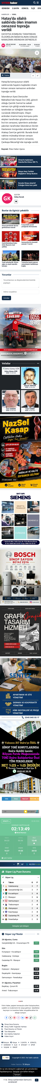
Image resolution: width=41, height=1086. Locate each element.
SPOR (33, 1045)
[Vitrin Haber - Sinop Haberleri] (9, 2)
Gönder (6, 298)
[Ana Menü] (38, 3)
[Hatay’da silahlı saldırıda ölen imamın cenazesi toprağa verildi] (20, 61)
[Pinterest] (14, 1017)
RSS (7, 1058)
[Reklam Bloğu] (20, 333)
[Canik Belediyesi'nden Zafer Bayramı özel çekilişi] (11, 236)
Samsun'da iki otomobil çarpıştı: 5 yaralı (29, 243)
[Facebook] (6, 1017)
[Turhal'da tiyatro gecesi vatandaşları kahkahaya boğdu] (30, 255)
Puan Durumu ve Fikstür (13, 1029)
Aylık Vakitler (7, 858)
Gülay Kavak (19, 197)
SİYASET (24, 1045)
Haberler (5, 14)
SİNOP (15, 1047)
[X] (10, 1017)
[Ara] (34, 3)
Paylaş (6, 75)
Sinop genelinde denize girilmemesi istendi (10, 226)
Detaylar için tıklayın (20, 926)
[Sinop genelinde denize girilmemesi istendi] (11, 219)
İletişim (6, 1043)
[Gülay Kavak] (7, 198)
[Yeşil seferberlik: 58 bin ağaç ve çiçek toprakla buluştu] (11, 255)
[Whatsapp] (35, 1017)
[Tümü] (38, 363)
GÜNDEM (5, 8)
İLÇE (33, 8)
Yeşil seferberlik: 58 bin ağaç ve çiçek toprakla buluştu (10, 264)
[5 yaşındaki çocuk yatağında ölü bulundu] (30, 218)
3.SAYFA (15, 8)
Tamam (17, 1075)
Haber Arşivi (8, 1036)
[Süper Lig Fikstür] (38, 934)
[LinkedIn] (22, 1017)
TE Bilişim (26, 1064)
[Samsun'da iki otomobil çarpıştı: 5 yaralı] (30, 236)
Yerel (14, 14)
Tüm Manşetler (9, 1032)
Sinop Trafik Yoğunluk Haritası (15, 1027)
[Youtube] (26, 1017)
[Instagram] (18, 1017)
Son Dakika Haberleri (12, 1034)
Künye (15, 1043)
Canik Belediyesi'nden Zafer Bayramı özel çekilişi (9, 245)
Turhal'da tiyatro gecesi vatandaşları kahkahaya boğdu (29, 264)
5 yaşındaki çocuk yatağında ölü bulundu (29, 225)
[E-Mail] (16, 201)
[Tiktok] (30, 1017)
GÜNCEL (25, 8)
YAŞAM (6, 1047)
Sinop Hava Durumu (11, 1024)
